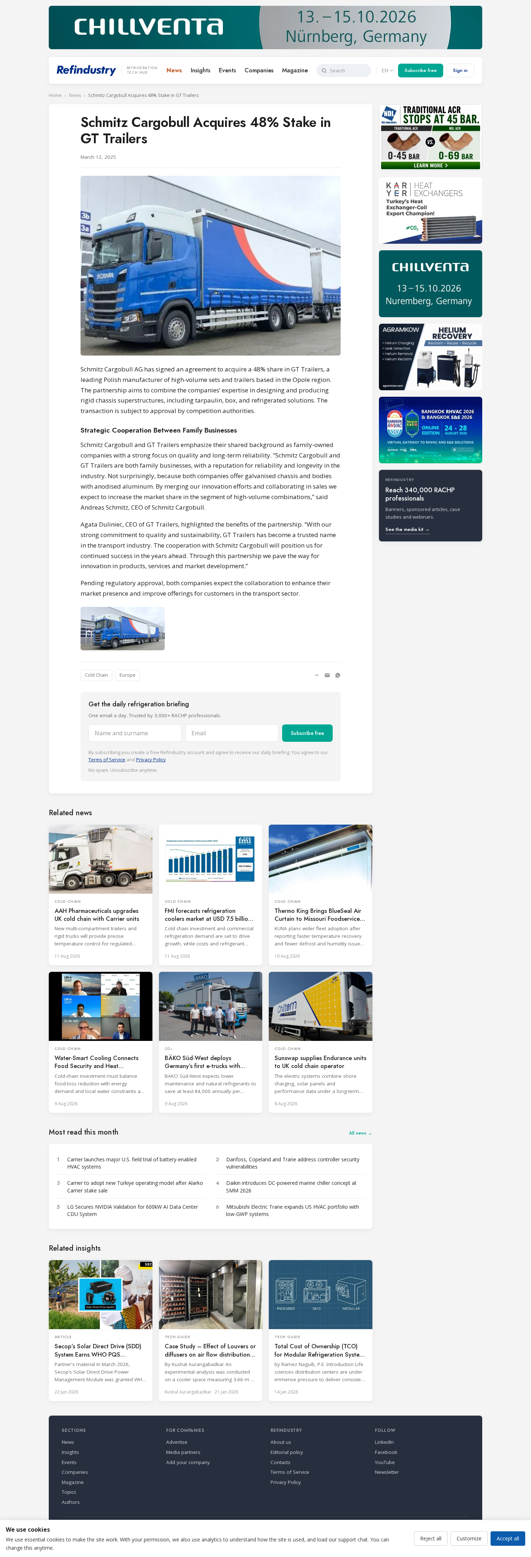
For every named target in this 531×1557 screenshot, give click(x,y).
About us (281, 1442)
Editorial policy (287, 1452)
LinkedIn (384, 1442)
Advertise (176, 1442)
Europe (127, 675)
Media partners (183, 1452)
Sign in (460, 70)
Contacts (280, 1462)
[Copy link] (317, 675)
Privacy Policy (151, 759)
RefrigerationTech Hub (142, 70)
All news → (360, 1133)
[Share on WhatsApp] (338, 675)
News (174, 70)
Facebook (386, 1452)
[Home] (86, 70)
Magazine (295, 70)
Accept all (508, 1538)
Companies (259, 70)
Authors (71, 1502)
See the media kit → (407, 529)
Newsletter (387, 1472)
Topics (69, 1492)
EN (384, 70)
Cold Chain (96, 675)
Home (55, 95)
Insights (200, 70)
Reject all (430, 1538)
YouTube (385, 1462)
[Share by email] (327, 675)
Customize (469, 1538)
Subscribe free (421, 70)
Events (227, 70)
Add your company (188, 1462)
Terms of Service (106, 759)
